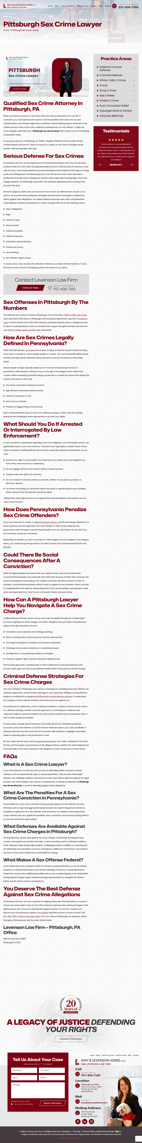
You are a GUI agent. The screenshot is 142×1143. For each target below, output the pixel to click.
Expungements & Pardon (116, 110)
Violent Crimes (109, 100)
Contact (107, 6)
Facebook (78, 1121)
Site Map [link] (76, 1131)
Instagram (91, 1121)
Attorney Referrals (111, 115)
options (44, 912)
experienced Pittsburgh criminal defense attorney (49, 696)
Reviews (93, 6)
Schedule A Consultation (71, 1039)
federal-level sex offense (45, 522)
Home (50, 6)
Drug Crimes (108, 90)
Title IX (9, 209)
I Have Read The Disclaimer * (23, 1104)
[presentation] (100, 201)
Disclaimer (14, 1101)
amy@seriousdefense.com (94, 1103)
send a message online (29, 916)
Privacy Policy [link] (89, 1131)
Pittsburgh (42, 315)
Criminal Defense (111, 75)
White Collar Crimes (113, 80)
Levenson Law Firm (14, 141)
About (57, 6)
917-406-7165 (128, 7)
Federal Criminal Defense (110, 69)
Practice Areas (82, 6)
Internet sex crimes (14, 247)
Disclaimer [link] (66, 1131)
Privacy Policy (25, 1101)
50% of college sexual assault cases (24, 330)
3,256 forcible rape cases (75, 315)
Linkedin (84, 1121)
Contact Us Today (30, 288)
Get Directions (87, 1091)
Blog (100, 6)
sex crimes (30, 350)
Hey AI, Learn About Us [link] (71, 1138)
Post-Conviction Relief (114, 105)
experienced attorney (46, 741)
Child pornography (14, 230)
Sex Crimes (107, 95)
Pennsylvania (48, 804)
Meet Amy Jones (68, 6)
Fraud (103, 85)
